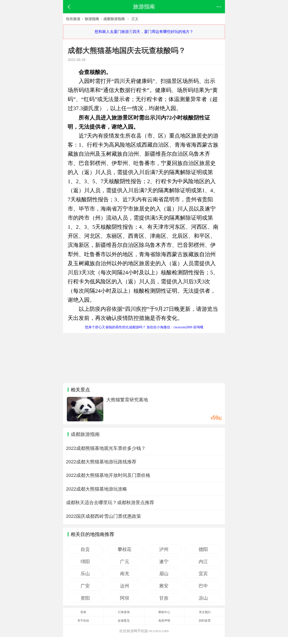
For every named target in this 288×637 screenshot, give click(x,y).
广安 (85, 585)
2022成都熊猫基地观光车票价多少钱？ (106, 448)
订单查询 (124, 612)
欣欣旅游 (73, 19)
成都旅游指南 (114, 19)
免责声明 (164, 620)
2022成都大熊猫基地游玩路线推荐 (101, 461)
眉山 (163, 573)
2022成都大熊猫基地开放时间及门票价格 (108, 475)
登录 (83, 612)
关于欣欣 (83, 620)
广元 (124, 561)
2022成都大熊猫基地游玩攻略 (96, 489)
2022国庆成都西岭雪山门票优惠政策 (103, 516)
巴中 (203, 585)
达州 (124, 585)
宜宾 (203, 573)
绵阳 (85, 561)
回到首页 (205, 620)
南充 (124, 573)
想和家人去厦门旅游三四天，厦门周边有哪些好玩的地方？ (144, 32)
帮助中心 (164, 612)
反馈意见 (124, 620)
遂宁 (163, 561)
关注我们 (205, 612)
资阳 (85, 597)
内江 (203, 561)
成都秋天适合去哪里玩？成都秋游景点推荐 (110, 502)
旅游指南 (92, 19)
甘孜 (163, 597)
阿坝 (124, 597)
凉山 (203, 597)
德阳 (203, 549)
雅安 (163, 585)
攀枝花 (124, 549)
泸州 (163, 549)
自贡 (85, 549)
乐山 (85, 573)
